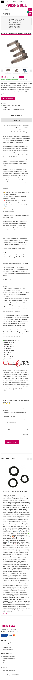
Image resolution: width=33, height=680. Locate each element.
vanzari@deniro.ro (12, 631)
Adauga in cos (9, 98)
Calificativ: (25, 427)
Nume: (26, 420)
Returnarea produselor (9, 660)
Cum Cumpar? (7, 643)
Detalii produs (16, 116)
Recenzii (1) (16, 120)
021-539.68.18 (13, 1)
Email (22, 1)
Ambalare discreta (8, 649)
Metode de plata (7, 645)
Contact (5, 663)
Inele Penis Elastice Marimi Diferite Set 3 (15, 491)
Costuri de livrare (7, 647)
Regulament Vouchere (9, 656)
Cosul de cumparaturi (9, 658)
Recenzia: (25, 434)
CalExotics (12, 359)
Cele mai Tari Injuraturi (9, 670)
